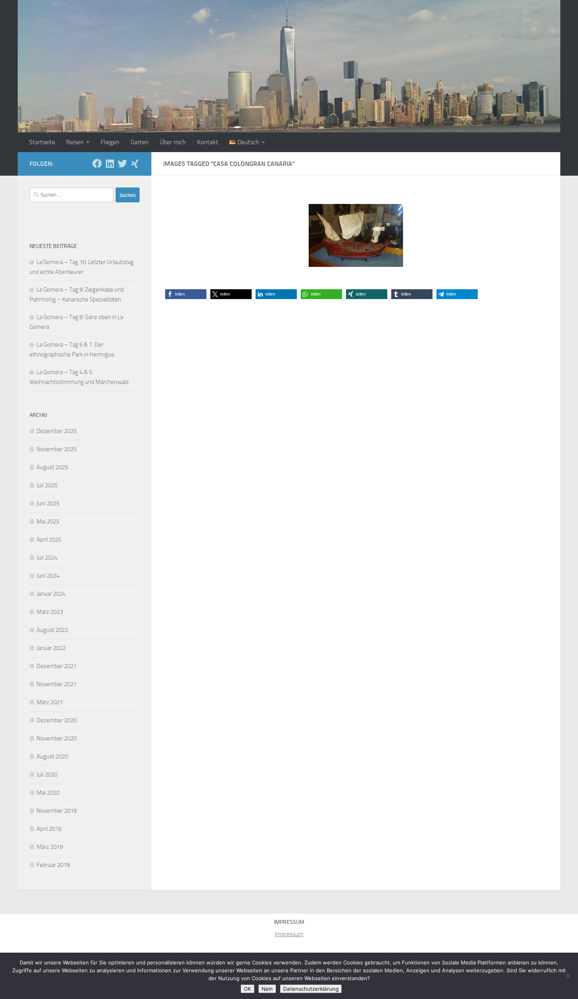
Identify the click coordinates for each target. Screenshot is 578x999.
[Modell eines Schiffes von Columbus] (356, 235)
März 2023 (50, 611)
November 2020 (57, 738)
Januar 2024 (51, 593)
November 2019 (57, 810)
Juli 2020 (47, 774)
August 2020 (52, 756)
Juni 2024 (48, 575)
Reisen (75, 142)
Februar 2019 (53, 865)
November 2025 (57, 449)
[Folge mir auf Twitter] (122, 163)
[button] (185, 294)
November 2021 (57, 684)
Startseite (42, 142)
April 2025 (49, 539)
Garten (140, 142)
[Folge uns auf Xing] (135, 163)
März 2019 (50, 846)
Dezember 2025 (57, 431)
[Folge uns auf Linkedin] (109, 163)
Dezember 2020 (57, 720)
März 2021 (50, 702)
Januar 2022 (51, 648)
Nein (267, 989)
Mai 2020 (48, 792)
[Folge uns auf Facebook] (97, 163)
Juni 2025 (48, 503)
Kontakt (207, 142)
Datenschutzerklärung (311, 989)
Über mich (173, 142)
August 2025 (52, 467)
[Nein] (568, 976)
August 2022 (52, 630)
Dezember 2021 (57, 666)
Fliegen (110, 142)
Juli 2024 (47, 557)
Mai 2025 (48, 521)
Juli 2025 (47, 485)
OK (247, 989)
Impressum (289, 934)
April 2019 (49, 828)
